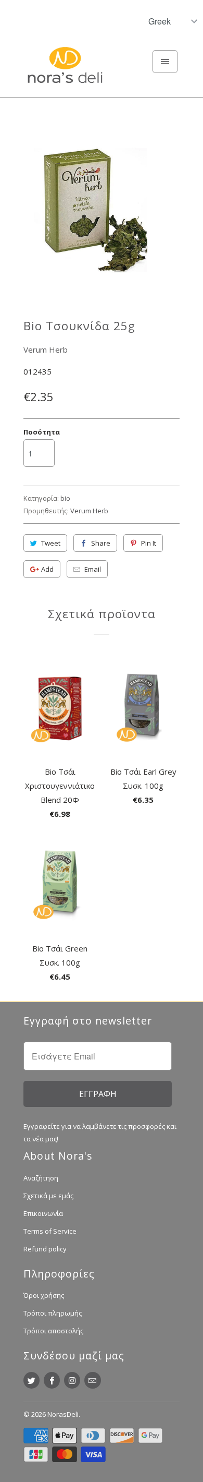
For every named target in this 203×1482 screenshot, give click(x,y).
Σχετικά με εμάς (48, 1195)
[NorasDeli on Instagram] (72, 1380)
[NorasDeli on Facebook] (52, 1380)
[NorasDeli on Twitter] (31, 1380)
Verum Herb (45, 349)
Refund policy (45, 1249)
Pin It (148, 543)
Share (100, 543)
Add (47, 569)
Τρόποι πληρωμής (52, 1313)
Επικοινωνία (43, 1213)
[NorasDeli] (65, 71)
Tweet (50, 543)
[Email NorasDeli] (92, 1380)
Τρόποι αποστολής (53, 1330)
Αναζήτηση (40, 1178)
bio (65, 498)
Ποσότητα (41, 432)
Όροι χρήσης (43, 1295)
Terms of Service (50, 1231)
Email (92, 569)
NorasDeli (63, 1414)
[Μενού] (165, 61)
